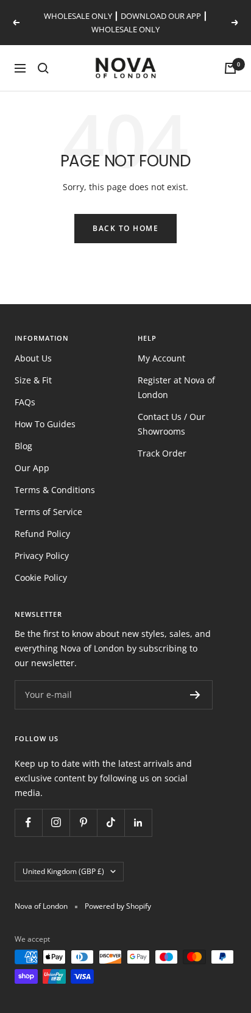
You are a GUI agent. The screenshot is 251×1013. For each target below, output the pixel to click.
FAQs (25, 402)
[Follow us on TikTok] (110, 822)
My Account (161, 358)
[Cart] (230, 68)
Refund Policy (42, 533)
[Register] (195, 695)
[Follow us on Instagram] (55, 822)
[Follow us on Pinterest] (83, 822)
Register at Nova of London (176, 387)
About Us (33, 358)
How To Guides (45, 424)
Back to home (125, 228)
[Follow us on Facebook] (28, 822)
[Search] (43, 68)
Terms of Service (48, 511)
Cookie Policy (41, 577)
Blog (23, 446)
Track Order (162, 453)
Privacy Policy (42, 555)
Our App (32, 468)
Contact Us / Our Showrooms (171, 424)
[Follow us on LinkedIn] (138, 822)
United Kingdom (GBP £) (63, 871)
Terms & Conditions (55, 490)
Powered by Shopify (118, 906)
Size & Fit (33, 380)
